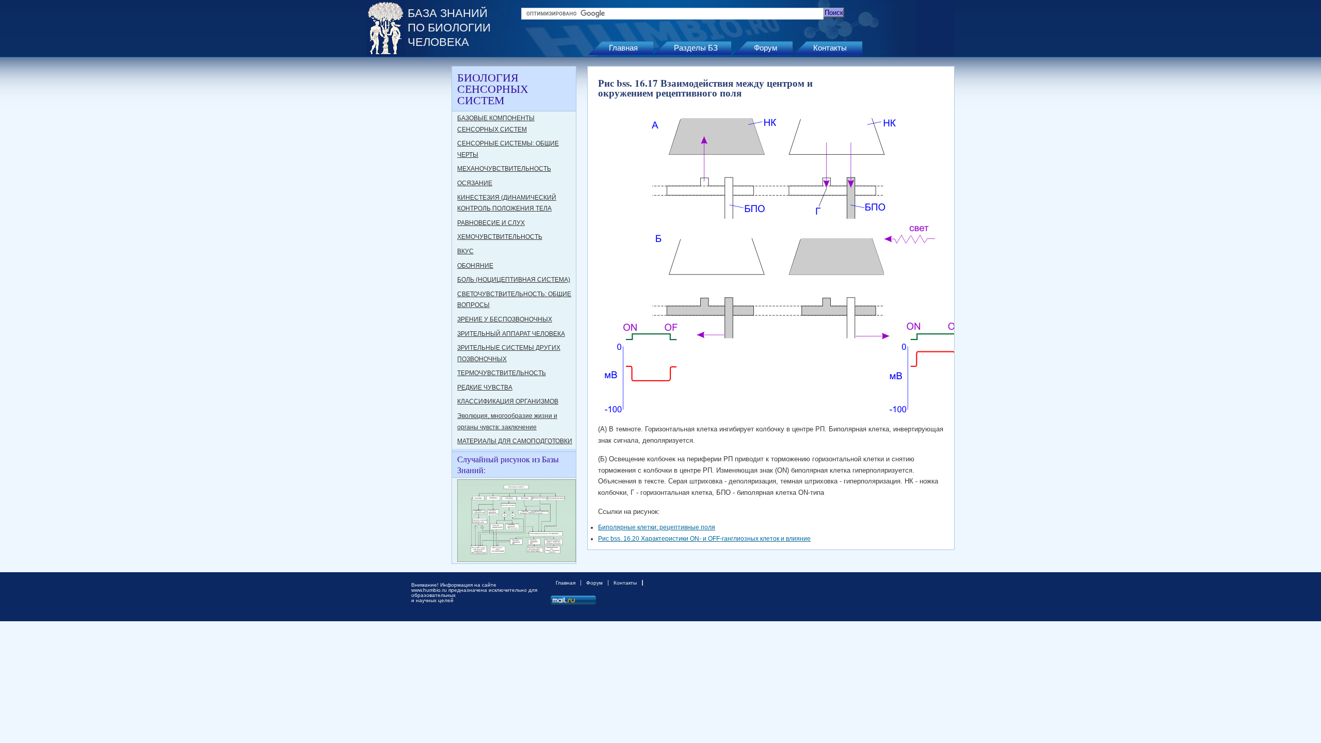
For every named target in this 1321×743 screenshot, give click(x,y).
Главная (623, 47)
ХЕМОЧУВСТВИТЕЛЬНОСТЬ (499, 236)
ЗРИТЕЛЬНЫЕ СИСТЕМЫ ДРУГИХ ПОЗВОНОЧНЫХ (508, 353)
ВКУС (465, 251)
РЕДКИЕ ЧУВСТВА (484, 387)
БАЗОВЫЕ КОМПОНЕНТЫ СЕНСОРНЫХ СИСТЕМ (496, 124)
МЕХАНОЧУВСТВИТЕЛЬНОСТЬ (504, 168)
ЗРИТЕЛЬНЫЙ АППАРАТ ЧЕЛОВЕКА (511, 333)
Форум (765, 47)
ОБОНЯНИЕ (475, 265)
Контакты (830, 47)
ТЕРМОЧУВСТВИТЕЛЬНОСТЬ (501, 373)
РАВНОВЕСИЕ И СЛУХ (491, 223)
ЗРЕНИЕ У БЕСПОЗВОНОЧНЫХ (504, 319)
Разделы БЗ (696, 47)
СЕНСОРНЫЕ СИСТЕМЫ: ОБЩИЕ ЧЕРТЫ (508, 149)
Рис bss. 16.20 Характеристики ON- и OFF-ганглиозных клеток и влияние (704, 538)
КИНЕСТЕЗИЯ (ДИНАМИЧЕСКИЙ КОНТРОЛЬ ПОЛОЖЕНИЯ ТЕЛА (506, 203)
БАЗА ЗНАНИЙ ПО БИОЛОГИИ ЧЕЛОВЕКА (449, 28)
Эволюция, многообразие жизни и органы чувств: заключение (507, 421)
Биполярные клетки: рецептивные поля (656, 527)
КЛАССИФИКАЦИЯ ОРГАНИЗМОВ (507, 401)
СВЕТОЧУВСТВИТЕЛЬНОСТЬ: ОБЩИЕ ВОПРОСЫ (514, 299)
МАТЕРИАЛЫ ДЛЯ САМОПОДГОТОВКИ (514, 441)
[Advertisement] (407, 221)
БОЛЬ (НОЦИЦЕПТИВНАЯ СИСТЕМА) (513, 279)
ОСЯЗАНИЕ (474, 183)
